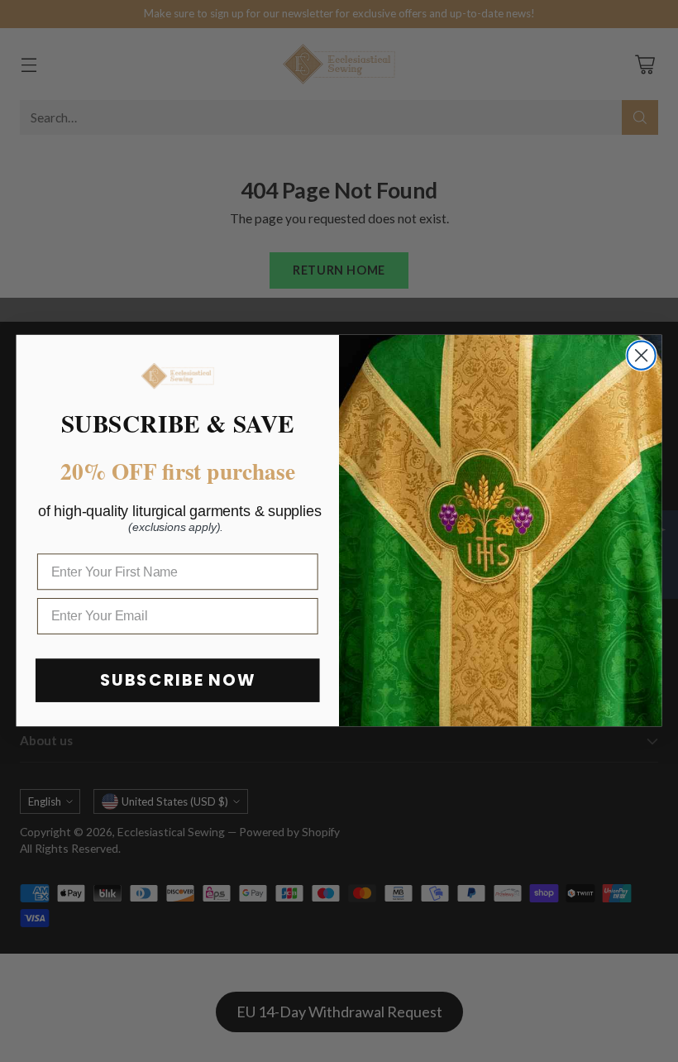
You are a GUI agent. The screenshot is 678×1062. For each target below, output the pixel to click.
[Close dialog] (642, 356)
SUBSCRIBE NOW (177, 681)
